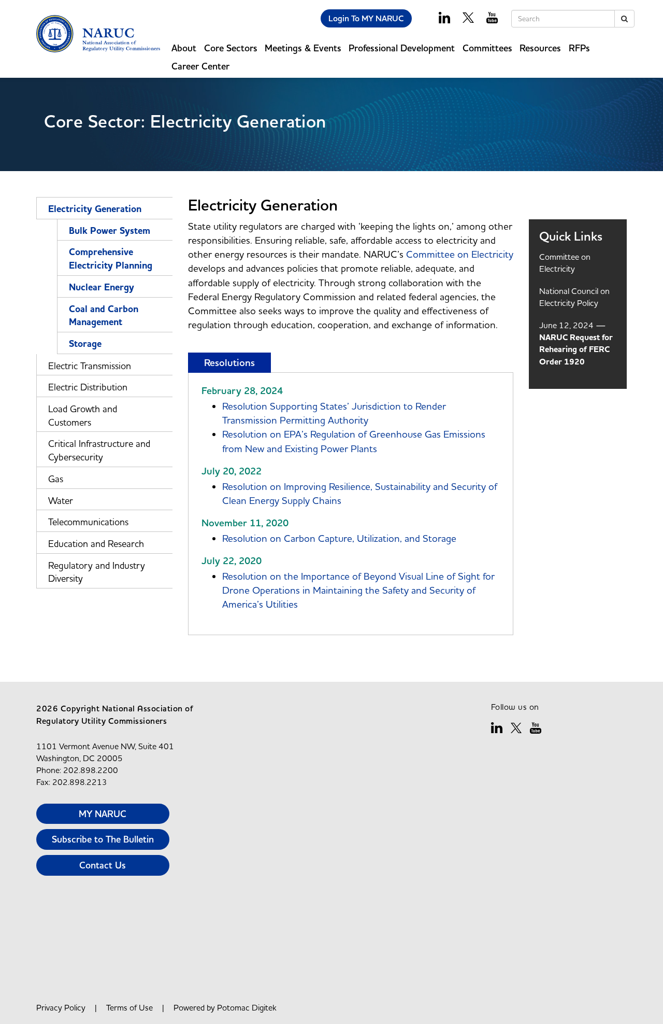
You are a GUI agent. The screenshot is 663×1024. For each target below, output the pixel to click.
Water (60, 501)
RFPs (579, 48)
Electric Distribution (87, 387)
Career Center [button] (200, 66)
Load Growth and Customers (82, 415)
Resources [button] (540, 48)
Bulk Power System (109, 231)
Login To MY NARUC (366, 18)
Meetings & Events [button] (303, 48)
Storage (85, 344)
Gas (55, 479)
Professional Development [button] (402, 48)
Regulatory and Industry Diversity (96, 572)
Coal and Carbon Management (103, 316)
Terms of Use (129, 1007)
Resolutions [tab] (229, 362)
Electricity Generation (94, 209)
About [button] (183, 48)
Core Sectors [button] (230, 48)
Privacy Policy (60, 1007)
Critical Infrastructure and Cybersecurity (99, 450)
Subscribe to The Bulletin (103, 839)
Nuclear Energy (101, 287)
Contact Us (102, 865)
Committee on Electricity (459, 254)
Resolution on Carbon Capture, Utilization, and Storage (339, 538)
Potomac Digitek (247, 1007)
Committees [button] (487, 48)
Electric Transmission (89, 366)
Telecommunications (88, 522)
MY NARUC (102, 814)
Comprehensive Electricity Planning (110, 259)
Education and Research (96, 544)
